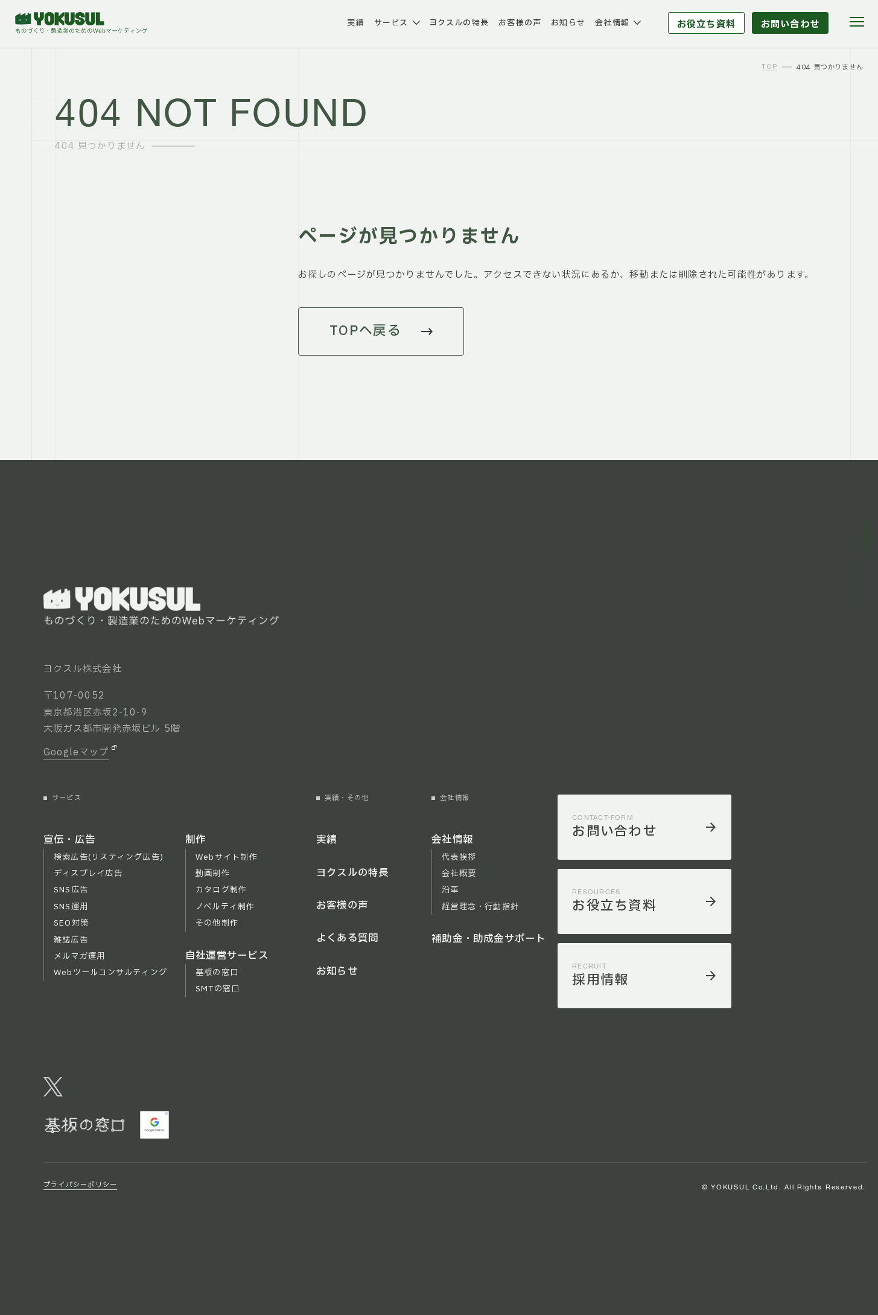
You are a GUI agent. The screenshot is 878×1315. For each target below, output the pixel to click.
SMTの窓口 (218, 989)
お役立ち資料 (706, 24)
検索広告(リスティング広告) (109, 857)
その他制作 (217, 923)
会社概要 (459, 874)
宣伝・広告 (69, 840)
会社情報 (612, 23)
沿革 (450, 890)
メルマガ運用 (79, 956)
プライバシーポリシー (80, 1185)
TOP (769, 67)
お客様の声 (519, 23)
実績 (355, 23)
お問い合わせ (790, 24)
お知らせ (568, 23)
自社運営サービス (227, 956)
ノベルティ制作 (225, 907)
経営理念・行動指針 (480, 907)
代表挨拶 (459, 857)
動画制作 (213, 874)
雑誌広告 (71, 940)
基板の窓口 (217, 973)
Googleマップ (76, 753)
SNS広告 (71, 890)
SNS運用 (71, 907)
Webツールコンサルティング (110, 973)
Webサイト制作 (227, 857)
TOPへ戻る (365, 331)
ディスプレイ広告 (88, 874)
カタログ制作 (221, 890)
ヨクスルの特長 (459, 23)
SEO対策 (71, 923)
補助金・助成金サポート (488, 939)
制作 (195, 840)
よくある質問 (347, 938)
